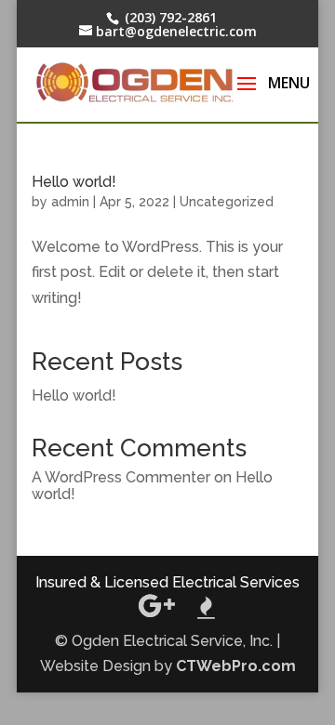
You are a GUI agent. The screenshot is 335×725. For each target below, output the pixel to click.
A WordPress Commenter (121, 477)
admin (70, 201)
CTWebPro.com (236, 666)
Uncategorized (227, 201)
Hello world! (74, 182)
